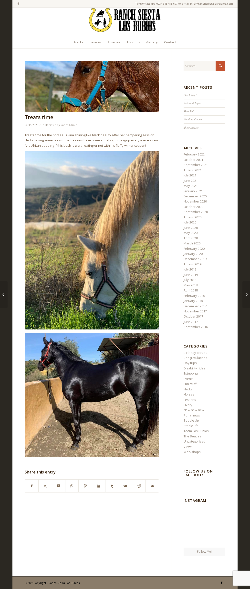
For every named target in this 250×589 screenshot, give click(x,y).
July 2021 (190, 175)
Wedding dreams (193, 119)
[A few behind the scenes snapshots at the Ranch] (204, 526)
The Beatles (192, 436)
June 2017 (191, 321)
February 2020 (194, 248)
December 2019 (195, 259)
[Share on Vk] (125, 486)
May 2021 (191, 185)
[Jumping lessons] (4, 294)
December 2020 (195, 196)
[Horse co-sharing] (246, 294)
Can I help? (190, 95)
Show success (191, 127)
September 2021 (196, 165)
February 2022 (194, 154)
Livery (188, 405)
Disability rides (194, 368)
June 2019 (191, 274)
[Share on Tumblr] (112, 486)
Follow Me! (204, 552)
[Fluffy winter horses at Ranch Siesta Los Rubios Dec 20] (92, 86)
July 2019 (190, 269)
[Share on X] (45, 486)
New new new (194, 410)
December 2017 (195, 306)
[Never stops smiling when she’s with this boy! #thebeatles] (190, 540)
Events (189, 379)
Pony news (192, 415)
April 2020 (191, 238)
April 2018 (191, 290)
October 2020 (193, 206)
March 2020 (192, 243)
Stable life (191, 426)
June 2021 (191, 180)
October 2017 (193, 316)
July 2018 (190, 280)
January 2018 (193, 301)
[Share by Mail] (152, 486)
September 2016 (196, 327)
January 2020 (193, 253)
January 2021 (193, 191)
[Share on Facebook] (31, 486)
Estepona (191, 373)
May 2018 (191, 285)
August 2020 (192, 217)
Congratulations (195, 358)
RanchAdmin (69, 125)
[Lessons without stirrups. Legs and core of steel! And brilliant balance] (190, 511)
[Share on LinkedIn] (98, 486)
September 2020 (196, 212)
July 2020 (190, 222)
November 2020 (195, 201)
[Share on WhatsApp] (72, 486)
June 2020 (191, 227)
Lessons (190, 399)
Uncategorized (194, 441)
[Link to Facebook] (18, 3)
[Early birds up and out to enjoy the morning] (204, 511)
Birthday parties (195, 352)
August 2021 (192, 170)
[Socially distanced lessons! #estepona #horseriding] (218, 511)
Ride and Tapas (192, 103)
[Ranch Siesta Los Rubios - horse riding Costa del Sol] (125, 22)
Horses (49, 125)
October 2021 (193, 159)
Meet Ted (189, 111)
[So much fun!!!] (218, 540)
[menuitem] (78, 42)
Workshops (192, 452)
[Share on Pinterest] (85, 486)
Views (188, 446)
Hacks (188, 389)
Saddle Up (191, 420)
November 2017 (195, 311)
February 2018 (194, 295)
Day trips (190, 363)
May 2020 (191, 233)
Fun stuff (190, 384)
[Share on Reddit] (138, 486)
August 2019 (192, 264)
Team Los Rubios (196, 431)
